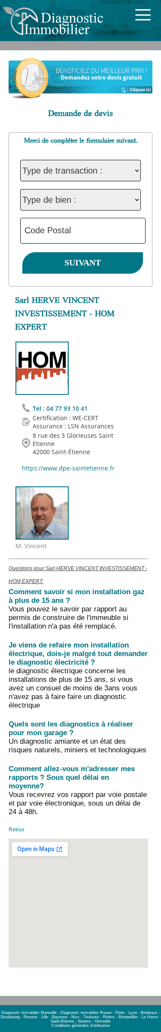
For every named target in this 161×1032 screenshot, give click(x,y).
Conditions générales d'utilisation (81, 1025)
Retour (16, 830)
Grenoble (103, 1021)
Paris (120, 1013)
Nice (75, 1017)
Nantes (84, 1021)
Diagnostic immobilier (80, 1013)
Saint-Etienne (62, 1021)
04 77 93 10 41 (67, 408)
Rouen (106, 1013)
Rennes (30, 1017)
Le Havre (150, 1017)
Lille (44, 1017)
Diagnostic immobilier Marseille (29, 1013)
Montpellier (128, 1017)
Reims (109, 1017)
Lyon (132, 1013)
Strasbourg (10, 1017)
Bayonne (59, 1017)
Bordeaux (149, 1013)
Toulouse (91, 1017)
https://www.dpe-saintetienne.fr (68, 468)
